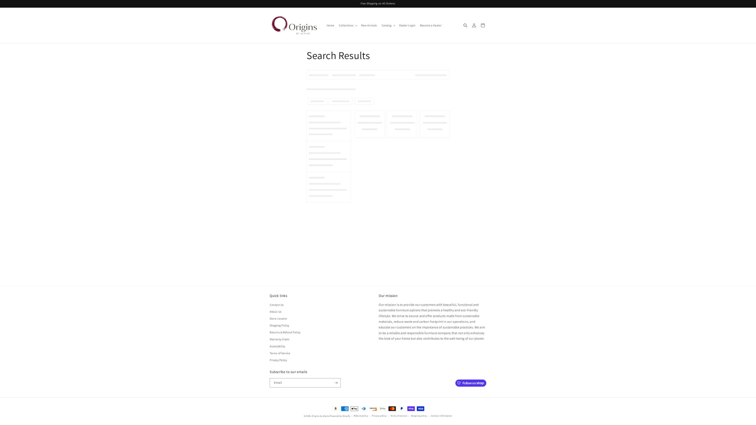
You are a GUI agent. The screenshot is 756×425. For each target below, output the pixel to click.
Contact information (441, 415)
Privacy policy (379, 415)
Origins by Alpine (320, 416)
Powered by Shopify (340, 416)
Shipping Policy (279, 325)
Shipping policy (419, 415)
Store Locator (278, 318)
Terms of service (398, 415)
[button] (348, 25)
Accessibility (277, 346)
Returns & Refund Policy (285, 332)
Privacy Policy (278, 360)
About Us (276, 311)
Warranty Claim (279, 339)
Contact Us (277, 305)
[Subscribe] (336, 382)
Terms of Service (280, 353)
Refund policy (361, 415)
